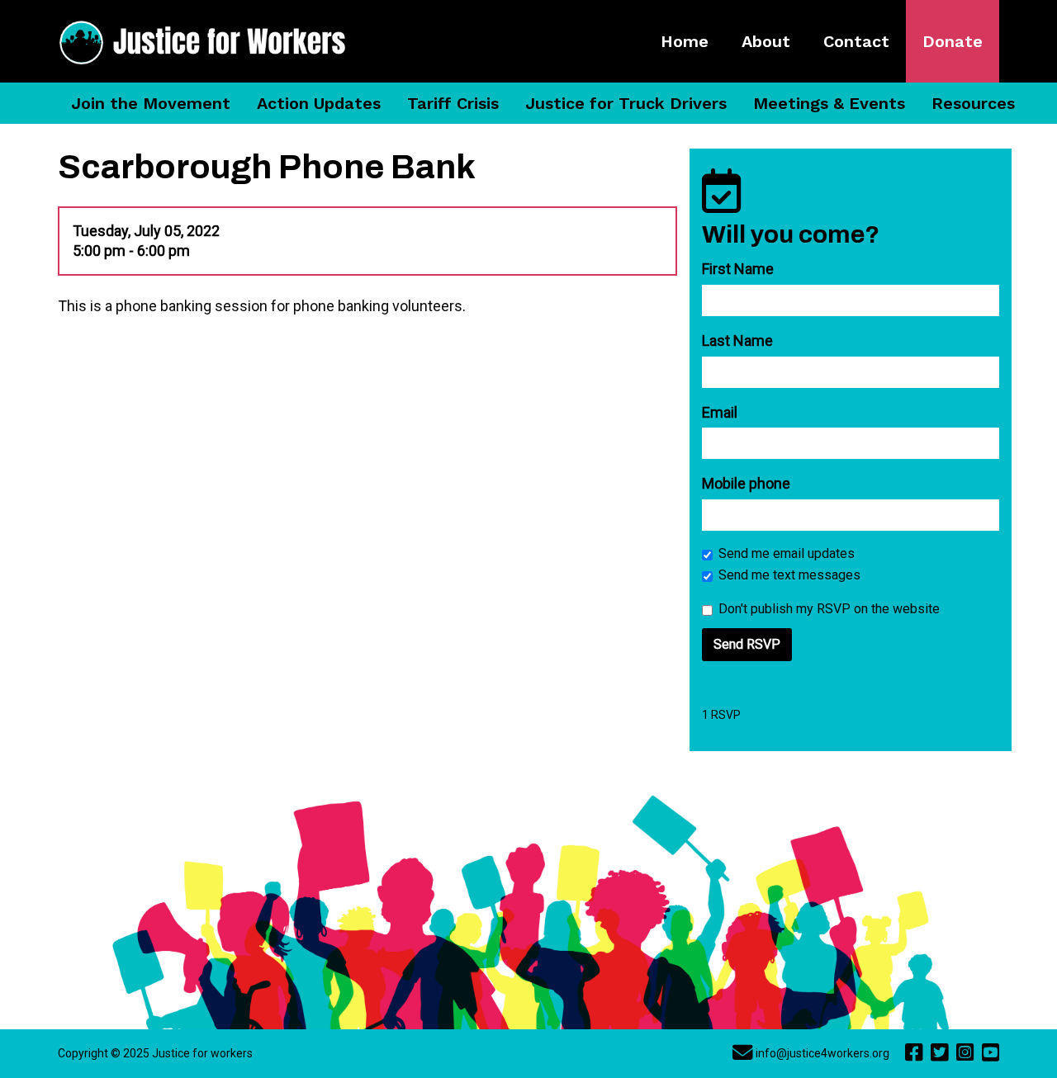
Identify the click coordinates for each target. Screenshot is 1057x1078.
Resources (973, 103)
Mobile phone (746, 483)
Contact (856, 41)
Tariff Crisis (453, 103)
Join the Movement (150, 103)
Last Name (737, 340)
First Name (738, 268)
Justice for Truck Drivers (626, 103)
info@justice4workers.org (822, 1053)
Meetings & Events (829, 103)
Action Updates (319, 103)
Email (719, 412)
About (766, 41)
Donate (952, 41)
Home (685, 41)
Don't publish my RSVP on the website (829, 609)
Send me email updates (786, 553)
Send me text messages (789, 575)
